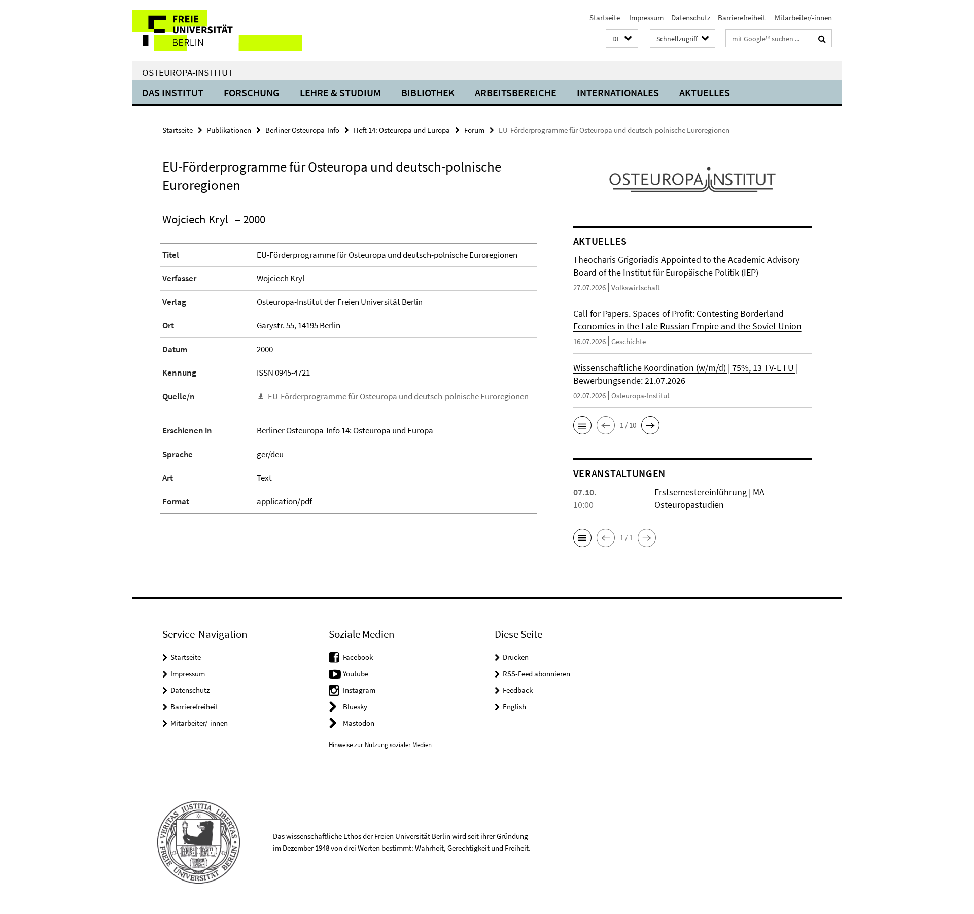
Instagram (359, 690)
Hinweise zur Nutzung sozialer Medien (380, 744)
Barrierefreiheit (742, 17)
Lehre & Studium (340, 92)
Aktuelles (704, 92)
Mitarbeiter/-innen (802, 17)
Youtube (355, 674)
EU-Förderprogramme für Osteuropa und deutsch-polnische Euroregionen (398, 396)
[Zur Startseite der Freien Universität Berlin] (217, 30)
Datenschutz (690, 17)
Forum (474, 130)
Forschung (252, 92)
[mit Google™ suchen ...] (822, 38)
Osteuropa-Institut (187, 72)
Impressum (646, 17)
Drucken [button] (516, 657)
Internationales (618, 92)
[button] (622, 38)
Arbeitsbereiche (515, 92)
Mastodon (358, 723)
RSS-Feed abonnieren (536, 674)
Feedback (518, 690)
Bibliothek (428, 92)
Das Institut (172, 92)
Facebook (358, 657)
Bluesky (355, 707)
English (514, 707)
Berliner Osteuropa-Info (302, 130)
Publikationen (229, 130)
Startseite (604, 17)
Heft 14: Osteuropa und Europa (402, 130)
